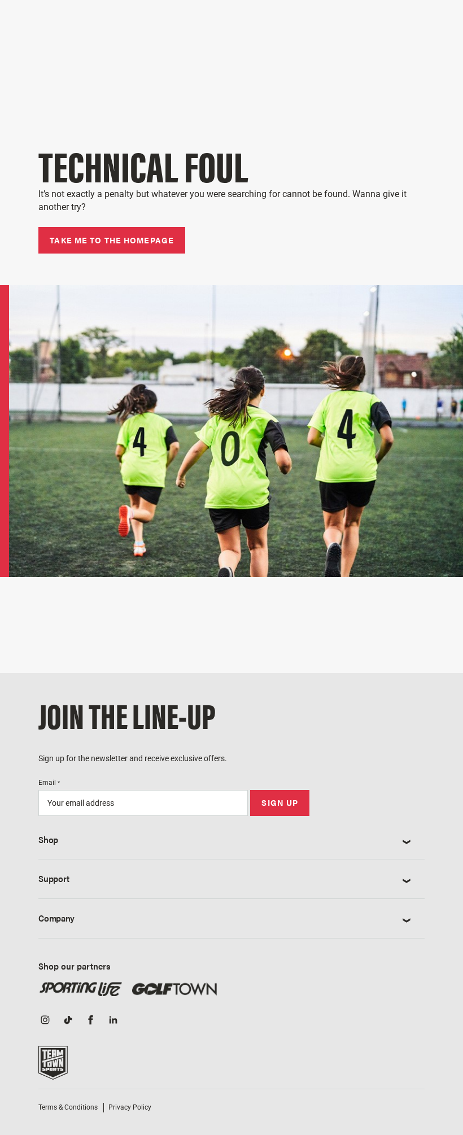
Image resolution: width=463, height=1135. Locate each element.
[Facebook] (90, 1021)
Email (49, 783)
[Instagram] (45, 1021)
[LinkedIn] (113, 1021)
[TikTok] (68, 1021)
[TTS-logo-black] (53, 1066)
